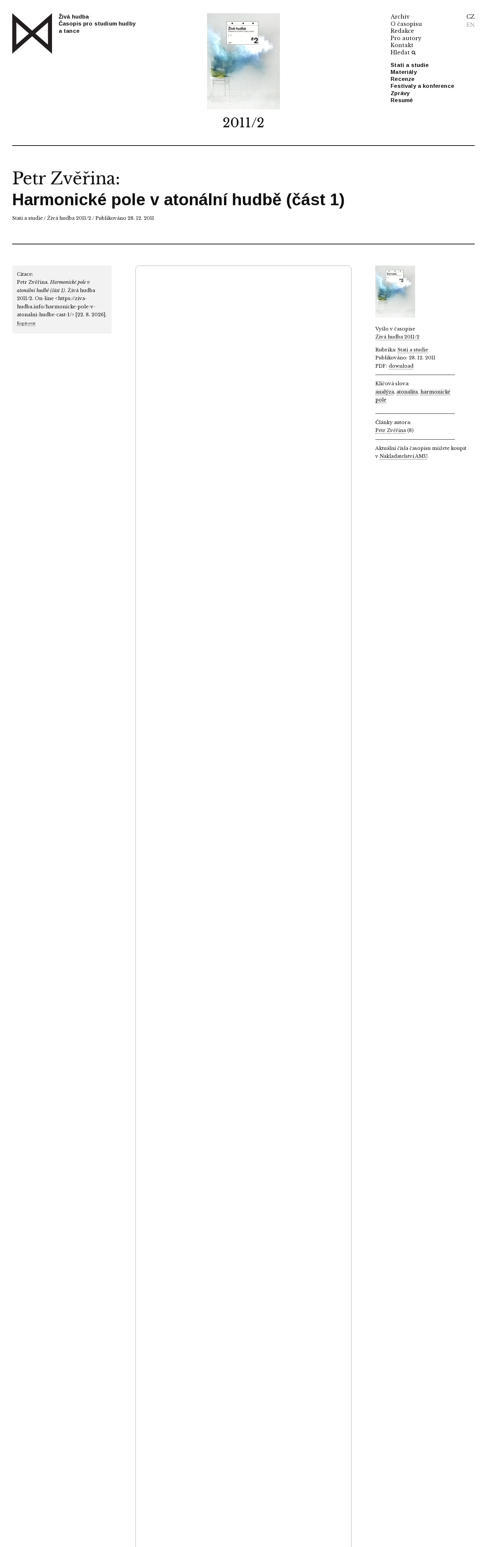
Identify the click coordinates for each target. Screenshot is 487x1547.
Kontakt (402, 45)
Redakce (402, 31)
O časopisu (406, 24)
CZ (470, 16)
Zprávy (400, 93)
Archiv (400, 16)
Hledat (400, 52)
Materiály (404, 72)
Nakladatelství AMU (403, 456)
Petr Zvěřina (63, 178)
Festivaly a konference (422, 86)
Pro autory (406, 38)
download (401, 366)
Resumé (402, 100)
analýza (384, 392)
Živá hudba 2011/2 (69, 218)
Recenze (402, 79)
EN (470, 25)
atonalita (407, 392)
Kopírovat (26, 323)
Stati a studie (410, 65)
